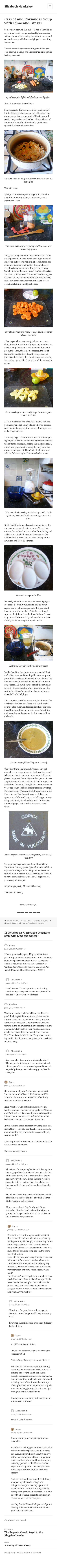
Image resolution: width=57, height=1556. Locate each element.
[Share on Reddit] (26, 911)
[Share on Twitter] (22, 911)
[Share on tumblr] (34, 911)
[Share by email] (38, 911)
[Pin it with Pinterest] (30, 911)
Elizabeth (26, 921)
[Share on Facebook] (19, 911)
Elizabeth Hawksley (18, 6)
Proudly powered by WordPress (29, 1552)
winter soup (39, 923)
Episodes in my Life (41, 921)
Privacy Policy (9, 1552)
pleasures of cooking (27, 923)
